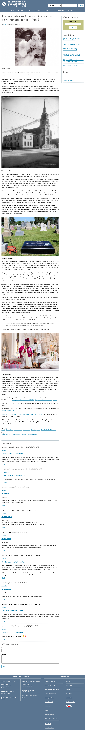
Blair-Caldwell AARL (58, 10)
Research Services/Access (52, 689)
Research (20, 10)
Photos (47, 10)
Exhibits (47, 710)
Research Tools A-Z (50, 681)
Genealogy (38, 10)
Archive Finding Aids (50, 694)
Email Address (73, 21)
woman (14, 434)
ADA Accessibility (70, 702)
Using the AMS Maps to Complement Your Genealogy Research (73, 60)
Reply (3, 464)
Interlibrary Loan (49, 728)
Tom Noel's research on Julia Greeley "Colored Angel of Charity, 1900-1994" (22, 414)
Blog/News (69, 694)
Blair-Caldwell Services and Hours (29, 696)
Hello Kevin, (6, 589)
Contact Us (71, 10)
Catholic (18, 434)
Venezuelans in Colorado (70, 65)
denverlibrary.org (49, 714)
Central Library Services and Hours (9, 698)
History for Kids (49, 698)
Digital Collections (50, 685)
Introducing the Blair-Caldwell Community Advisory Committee (72, 54)
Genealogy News (35, 430)
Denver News (26, 430)
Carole (5, 24)
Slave (28, 434)
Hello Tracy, (6, 539)
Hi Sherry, (5, 493)
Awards (68, 681)
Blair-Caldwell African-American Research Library (52, 719)
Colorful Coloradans (68, 80)
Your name (4, 648)
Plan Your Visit (49, 702)
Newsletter (69, 685)
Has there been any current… (15, 475)
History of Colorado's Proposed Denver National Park (71, 39)
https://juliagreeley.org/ (8, 410)
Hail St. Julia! (6, 517)
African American (6, 434)
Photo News (9, 430)
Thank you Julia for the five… (13, 632)
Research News (18, 430)
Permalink (4, 450)
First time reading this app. (12, 610)
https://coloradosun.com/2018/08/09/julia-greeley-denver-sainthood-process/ (34, 400)
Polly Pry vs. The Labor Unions (71, 44)
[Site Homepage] (13, 4)
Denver (29, 10)
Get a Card (48, 724)
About (12, 10)
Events (3, 430)
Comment (4, 654)
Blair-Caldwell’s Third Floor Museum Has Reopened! (70, 49)
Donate (68, 689)
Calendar (47, 706)
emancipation (34, 434)
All (63, 75)
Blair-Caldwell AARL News (48, 430)
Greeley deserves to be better (13, 562)
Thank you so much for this (12, 453)
